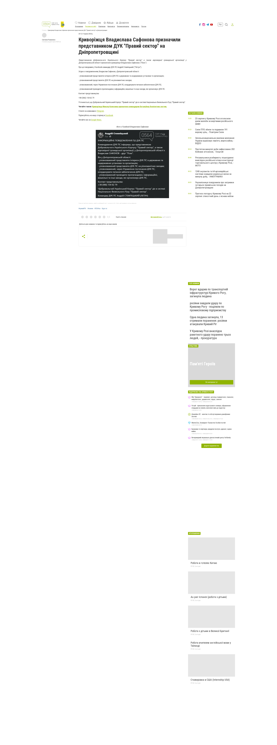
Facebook (109, 115)
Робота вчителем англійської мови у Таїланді (211, 644)
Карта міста (111, 26)
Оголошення (79, 26)
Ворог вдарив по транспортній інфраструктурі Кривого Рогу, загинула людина (209, 293)
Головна (44, 30)
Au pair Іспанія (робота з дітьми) (209, 597)
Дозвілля (124, 23)
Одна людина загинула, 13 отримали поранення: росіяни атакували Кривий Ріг (208, 320)
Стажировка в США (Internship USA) (210, 679)
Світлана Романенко (48, 40)
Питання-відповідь (123, 26)
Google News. (96, 120)
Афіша (110, 23)
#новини (90, 209)
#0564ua (97, 209)
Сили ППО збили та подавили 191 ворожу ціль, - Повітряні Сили (211, 130)
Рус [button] (220, 24)
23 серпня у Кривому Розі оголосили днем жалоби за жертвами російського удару (214, 121)
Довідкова (101, 26)
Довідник (96, 23)
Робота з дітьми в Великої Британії (210, 631)
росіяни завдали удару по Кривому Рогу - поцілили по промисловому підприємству (208, 306)
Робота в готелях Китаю (204, 563)
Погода (143, 26)
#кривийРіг (82, 209)
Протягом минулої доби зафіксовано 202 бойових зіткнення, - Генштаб (215, 150)
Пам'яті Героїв (202, 363)
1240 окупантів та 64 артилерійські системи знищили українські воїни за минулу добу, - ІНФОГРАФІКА (213, 174)
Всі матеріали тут (211, 382)
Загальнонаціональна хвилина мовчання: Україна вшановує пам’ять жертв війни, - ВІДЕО (215, 141)
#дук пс (104, 209)
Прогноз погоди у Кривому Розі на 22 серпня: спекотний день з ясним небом (214, 194)
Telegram (100, 111)
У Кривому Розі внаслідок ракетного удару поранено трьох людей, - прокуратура (210, 334)
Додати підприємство (211, 446)
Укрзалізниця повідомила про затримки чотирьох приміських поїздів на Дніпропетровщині (214, 185)
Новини (82, 23)
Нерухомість (135, 26)
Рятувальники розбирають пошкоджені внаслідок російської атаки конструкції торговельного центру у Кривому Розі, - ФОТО (214, 161)
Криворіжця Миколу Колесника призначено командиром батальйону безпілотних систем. (129, 106)
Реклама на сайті (90, 26)
